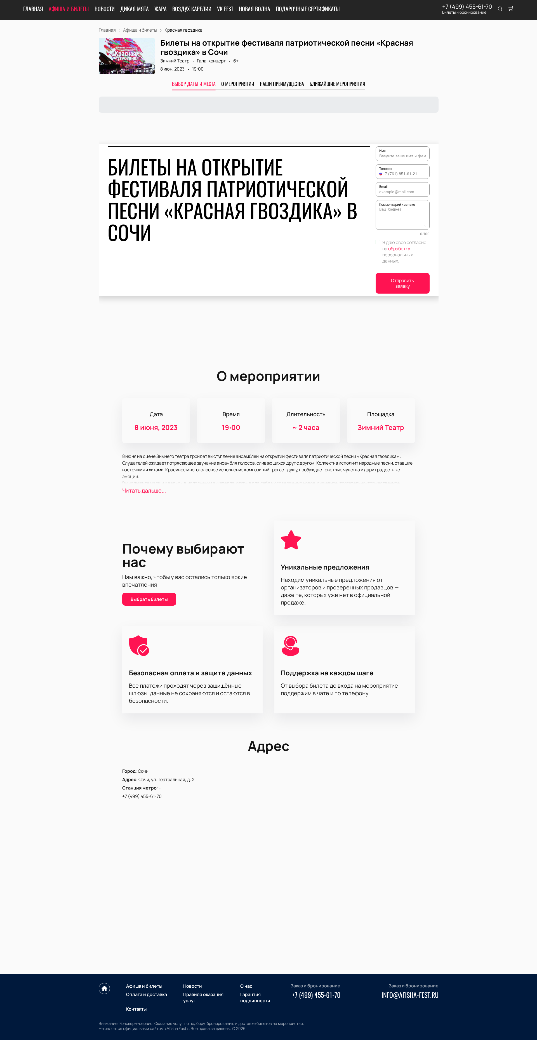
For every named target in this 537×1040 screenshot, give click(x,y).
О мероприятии (237, 84)
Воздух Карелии (191, 8)
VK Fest (225, 8)
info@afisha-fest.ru (410, 995)
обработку (399, 248)
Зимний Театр (174, 61)
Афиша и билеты (69, 8)
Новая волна (254, 8)
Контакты (136, 1009)
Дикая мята (134, 8)
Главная (33, 8)
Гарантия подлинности (255, 997)
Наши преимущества (282, 84)
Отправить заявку (402, 283)
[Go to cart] (511, 9)
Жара (160, 8)
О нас (246, 986)
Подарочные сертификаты (308, 8)
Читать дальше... (144, 490)
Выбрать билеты (149, 599)
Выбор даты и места (194, 84)
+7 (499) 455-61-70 (467, 6)
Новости (105, 8)
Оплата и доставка (146, 994)
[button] (381, 174)
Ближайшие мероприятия (337, 84)
